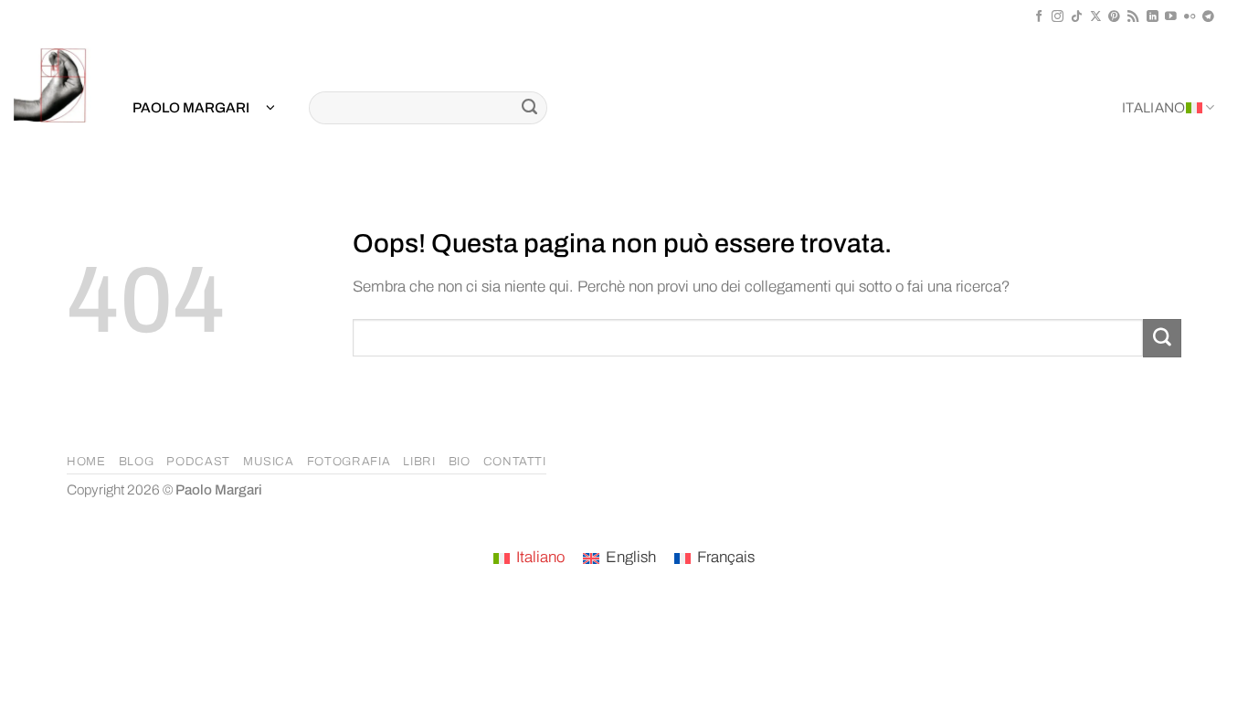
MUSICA (268, 461)
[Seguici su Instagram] (1057, 17)
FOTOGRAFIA (349, 461)
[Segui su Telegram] (1208, 17)
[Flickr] (1190, 17)
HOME (86, 461)
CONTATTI (514, 461)
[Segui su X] (1096, 17)
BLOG (136, 461)
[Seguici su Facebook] (1039, 17)
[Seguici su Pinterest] (1114, 17)
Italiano (1153, 108)
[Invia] (529, 107)
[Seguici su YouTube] (1171, 17)
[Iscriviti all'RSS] (1133, 17)
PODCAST (198, 461)
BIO (460, 461)
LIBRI (419, 461)
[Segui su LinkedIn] (1152, 17)
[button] (204, 108)
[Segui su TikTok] (1077, 17)
